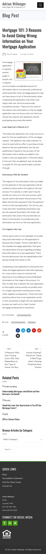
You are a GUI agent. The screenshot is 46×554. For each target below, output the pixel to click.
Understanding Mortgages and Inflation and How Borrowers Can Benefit (20, 392)
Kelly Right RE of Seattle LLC (13, 7)
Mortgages (31, 322)
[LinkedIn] (10, 523)
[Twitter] (15, 523)
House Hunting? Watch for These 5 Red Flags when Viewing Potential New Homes (33, 358)
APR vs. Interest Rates (11, 419)
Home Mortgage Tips (24, 315)
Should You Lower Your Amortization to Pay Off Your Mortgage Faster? (21, 406)
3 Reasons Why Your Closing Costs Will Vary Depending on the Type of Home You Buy (12, 358)
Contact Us (7, 486)
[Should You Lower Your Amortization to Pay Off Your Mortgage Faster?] (6, 400)
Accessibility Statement (12, 478)
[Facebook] (4, 523)
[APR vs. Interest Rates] (5, 414)
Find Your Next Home (11, 482)
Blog (4, 474)
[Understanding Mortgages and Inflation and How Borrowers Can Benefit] (9, 386)
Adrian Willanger (14, 3)
